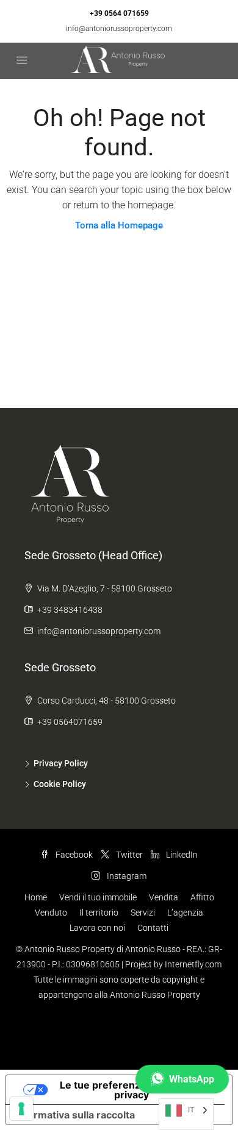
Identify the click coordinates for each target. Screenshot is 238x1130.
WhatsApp (191, 1079)
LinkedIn (181, 855)
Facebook (73, 855)
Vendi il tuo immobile (98, 897)
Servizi (143, 912)
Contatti (152, 928)
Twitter (128, 855)
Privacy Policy (61, 763)
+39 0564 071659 (119, 13)
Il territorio (98, 912)
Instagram (125, 876)
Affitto (202, 897)
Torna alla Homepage (119, 225)
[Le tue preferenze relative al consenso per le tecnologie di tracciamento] (21, 1108)
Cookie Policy (60, 784)
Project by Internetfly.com (173, 964)
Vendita (163, 897)
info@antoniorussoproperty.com (119, 28)
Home (35, 897)
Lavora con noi (97, 928)
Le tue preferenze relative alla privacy (131, 1090)
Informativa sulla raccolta (75, 1115)
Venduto (51, 912)
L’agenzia (185, 912)
